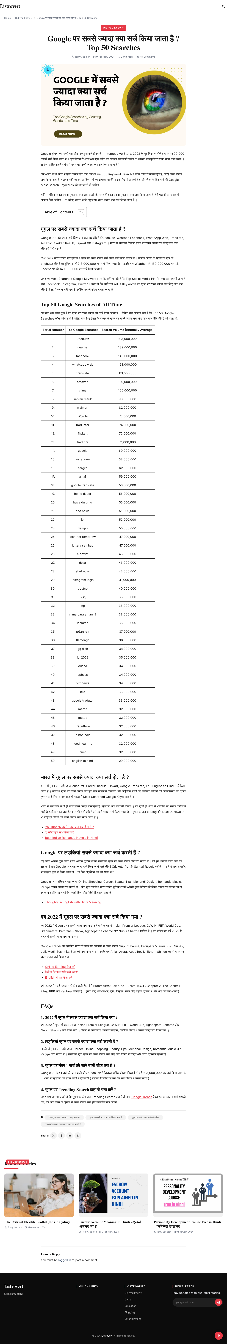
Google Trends (141, 1097)
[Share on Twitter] (53, 1135)
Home (7, 17)
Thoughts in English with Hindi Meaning (73, 902)
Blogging (130, 1312)
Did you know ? (23, 17)
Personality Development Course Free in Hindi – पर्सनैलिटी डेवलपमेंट (187, 1224)
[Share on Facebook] (61, 1135)
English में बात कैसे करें (58, 977)
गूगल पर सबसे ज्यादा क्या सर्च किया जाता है (106, 1117)
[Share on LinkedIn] (69, 1135)
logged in (64, 1260)
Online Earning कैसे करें (60, 966)
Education (130, 1305)
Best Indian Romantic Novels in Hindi (71, 837)
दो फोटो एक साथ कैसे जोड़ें (59, 832)
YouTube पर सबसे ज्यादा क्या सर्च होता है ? (69, 827)
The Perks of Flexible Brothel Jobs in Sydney (37, 1221)
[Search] (223, 6)
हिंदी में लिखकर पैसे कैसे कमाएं (61, 972)
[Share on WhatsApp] (77, 1135)
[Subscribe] (218, 1302)
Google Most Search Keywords (64, 1117)
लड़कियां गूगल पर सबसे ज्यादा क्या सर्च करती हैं (63, 1124)
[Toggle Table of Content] (79, 212)
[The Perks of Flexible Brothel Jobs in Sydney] (39, 1195)
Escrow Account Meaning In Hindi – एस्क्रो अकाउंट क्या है (110, 1224)
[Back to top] (219, 1336)
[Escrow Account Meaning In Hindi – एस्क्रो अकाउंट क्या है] (113, 1195)
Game (128, 1299)
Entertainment (133, 1318)
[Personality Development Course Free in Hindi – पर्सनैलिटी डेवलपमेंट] (188, 1195)
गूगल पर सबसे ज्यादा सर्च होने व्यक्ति (145, 1117)
